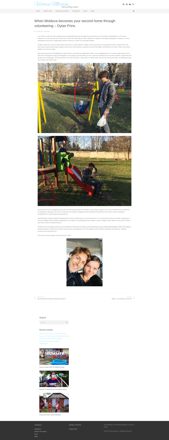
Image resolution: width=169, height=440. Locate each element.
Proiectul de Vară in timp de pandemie (50, 338)
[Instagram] (133, 4)
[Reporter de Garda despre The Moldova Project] (54, 380)
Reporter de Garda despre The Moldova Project (54, 336)
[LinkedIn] (126, 4)
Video (36, 436)
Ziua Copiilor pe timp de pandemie (49, 341)
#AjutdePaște (43, 343)
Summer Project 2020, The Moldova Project (52, 333)
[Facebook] (123, 4)
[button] (133, 11)
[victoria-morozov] (56, 4)
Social (36, 434)
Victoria (48, 31)
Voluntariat (37, 429)
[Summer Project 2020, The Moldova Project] (54, 358)
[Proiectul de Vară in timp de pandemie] (54, 404)
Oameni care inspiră (40, 431)
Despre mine (73, 429)
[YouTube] (130, 4)
